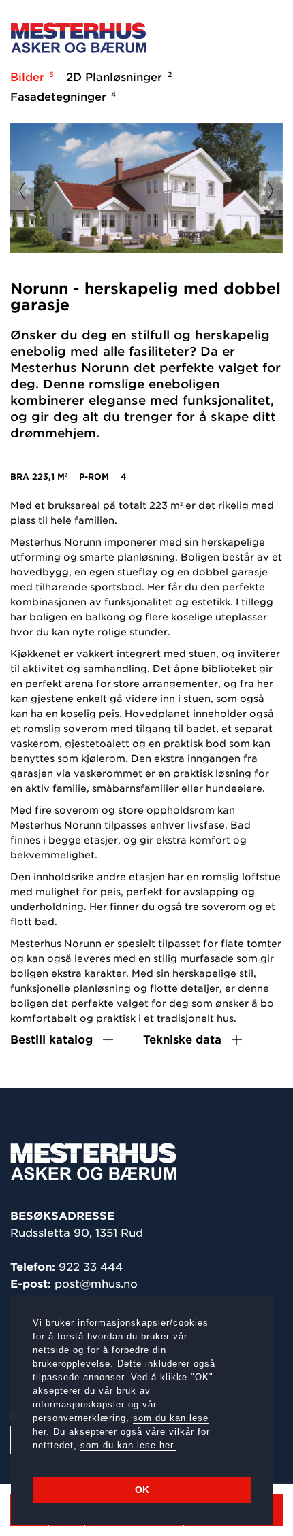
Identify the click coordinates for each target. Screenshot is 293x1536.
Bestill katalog (51, 1039)
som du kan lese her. (128, 1445)
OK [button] (142, 1489)
